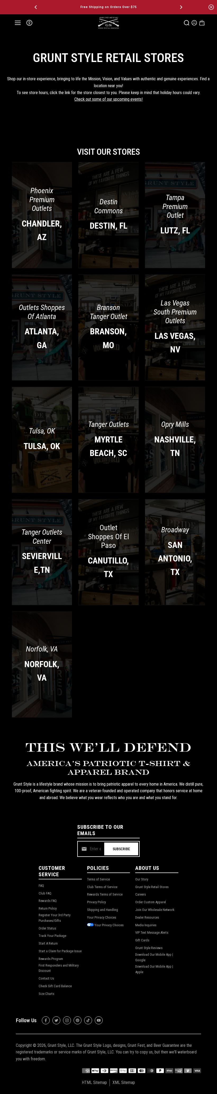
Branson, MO (108, 338)
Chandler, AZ (42, 230)
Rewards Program (51, 959)
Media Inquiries (145, 925)
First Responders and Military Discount (59, 968)
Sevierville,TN (42, 563)
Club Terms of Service (102, 887)
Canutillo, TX (108, 567)
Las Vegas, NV (175, 343)
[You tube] (99, 1020)
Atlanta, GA (42, 338)
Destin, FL (108, 226)
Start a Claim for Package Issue (60, 951)
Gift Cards (142, 940)
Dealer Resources (147, 917)
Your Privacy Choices (101, 917)
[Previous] (36, 7)
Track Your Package (52, 936)
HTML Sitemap (94, 1082)
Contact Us (46, 978)
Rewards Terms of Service (105, 894)
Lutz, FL (175, 230)
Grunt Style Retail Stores (152, 887)
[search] (186, 23)
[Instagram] (67, 1020)
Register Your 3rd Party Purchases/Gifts (54, 918)
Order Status (47, 928)
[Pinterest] (78, 1020)
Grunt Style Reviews (148, 948)
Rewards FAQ (48, 901)
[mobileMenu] (18, 23)
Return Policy (48, 908)
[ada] (29, 23)
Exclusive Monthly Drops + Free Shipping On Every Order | (108, 7)
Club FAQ (45, 893)
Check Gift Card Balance (55, 986)
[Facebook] (46, 1020)
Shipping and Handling (102, 910)
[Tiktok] (88, 1020)
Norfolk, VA (41, 671)
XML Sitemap (123, 1082)
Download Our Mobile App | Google (154, 957)
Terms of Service (98, 879)
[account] (194, 23)
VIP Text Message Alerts (151, 932)
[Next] (180, 7)
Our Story (141, 879)
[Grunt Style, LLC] (108, 23)
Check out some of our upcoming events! (108, 99)
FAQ (41, 886)
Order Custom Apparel (150, 902)
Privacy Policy (96, 902)
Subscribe (121, 849)
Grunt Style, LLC (61, 1045)
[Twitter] (56, 1020)
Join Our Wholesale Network (154, 910)
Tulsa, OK (42, 446)
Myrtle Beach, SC (108, 446)
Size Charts (46, 994)
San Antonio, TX (175, 558)
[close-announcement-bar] (211, 7)
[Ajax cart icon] (202, 23)
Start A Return (48, 943)
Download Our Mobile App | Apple (154, 969)
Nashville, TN (175, 446)
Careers (140, 894)
